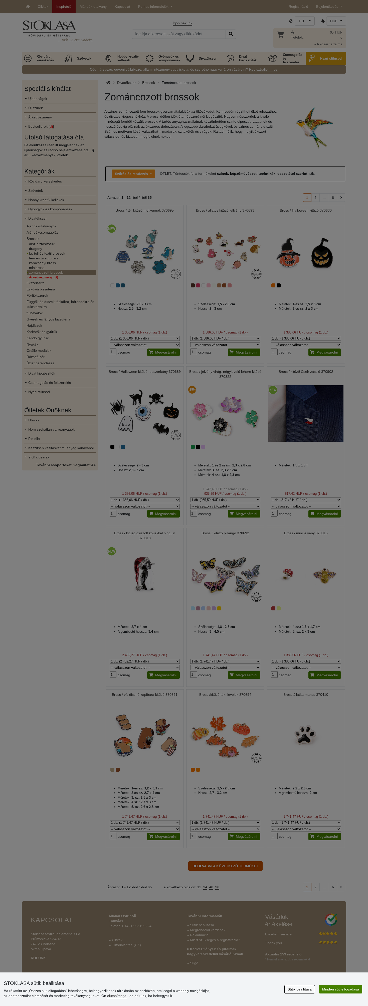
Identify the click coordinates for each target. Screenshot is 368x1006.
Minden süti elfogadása (340, 989)
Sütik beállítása (300, 989)
